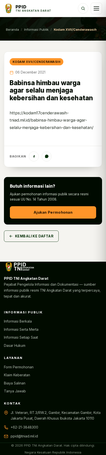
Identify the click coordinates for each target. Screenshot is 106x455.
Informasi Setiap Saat (21, 337)
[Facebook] (34, 156)
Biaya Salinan (14, 383)
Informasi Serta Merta (21, 329)
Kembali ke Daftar (34, 236)
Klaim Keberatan (17, 375)
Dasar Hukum (14, 345)
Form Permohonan (19, 367)
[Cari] (83, 8)
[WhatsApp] (47, 156)
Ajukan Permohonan (53, 212)
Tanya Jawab (15, 391)
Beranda (12, 29)
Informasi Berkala (18, 321)
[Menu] (96, 8)
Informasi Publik (36, 29)
